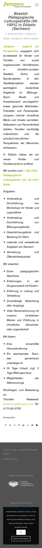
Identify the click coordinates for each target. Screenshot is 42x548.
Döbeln (6, 38)
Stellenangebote (31, 38)
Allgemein (31, 33)
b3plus (15, 459)
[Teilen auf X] (10, 425)
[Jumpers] (17, 5)
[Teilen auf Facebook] (5, 425)
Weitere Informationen (21, 539)
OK (21, 532)
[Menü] (35, 5)
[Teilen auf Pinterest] (19, 425)
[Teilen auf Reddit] (28, 425)
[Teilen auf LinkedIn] (23, 425)
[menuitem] (35, 5)
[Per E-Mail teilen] (32, 425)
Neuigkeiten (16, 38)
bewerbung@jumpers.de (18, 404)
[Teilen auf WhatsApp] (14, 425)
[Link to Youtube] (36, 425)
